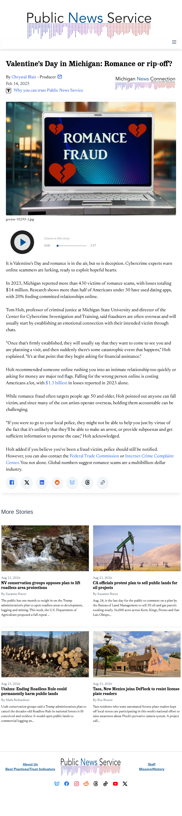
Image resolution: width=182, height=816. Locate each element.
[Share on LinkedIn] (42, 482)
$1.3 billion (56, 383)
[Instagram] (76, 784)
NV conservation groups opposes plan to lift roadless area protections (40, 585)
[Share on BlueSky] (72, 482)
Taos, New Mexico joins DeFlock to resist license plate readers (136, 691)
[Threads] (96, 784)
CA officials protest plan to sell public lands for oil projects (135, 585)
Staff (151, 764)
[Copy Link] (102, 482)
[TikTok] (106, 784)
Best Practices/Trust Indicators (30, 769)
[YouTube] (115, 784)
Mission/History (151, 769)
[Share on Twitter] (26, 482)
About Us (30, 764)
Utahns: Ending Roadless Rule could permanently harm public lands (34, 691)
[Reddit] (86, 784)
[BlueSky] (57, 784)
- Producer (34, 77)
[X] (125, 784)
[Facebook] (67, 784)
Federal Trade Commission (94, 456)
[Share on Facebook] (11, 482)
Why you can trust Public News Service (47, 90)
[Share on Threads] (87, 482)
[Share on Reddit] (57, 482)
